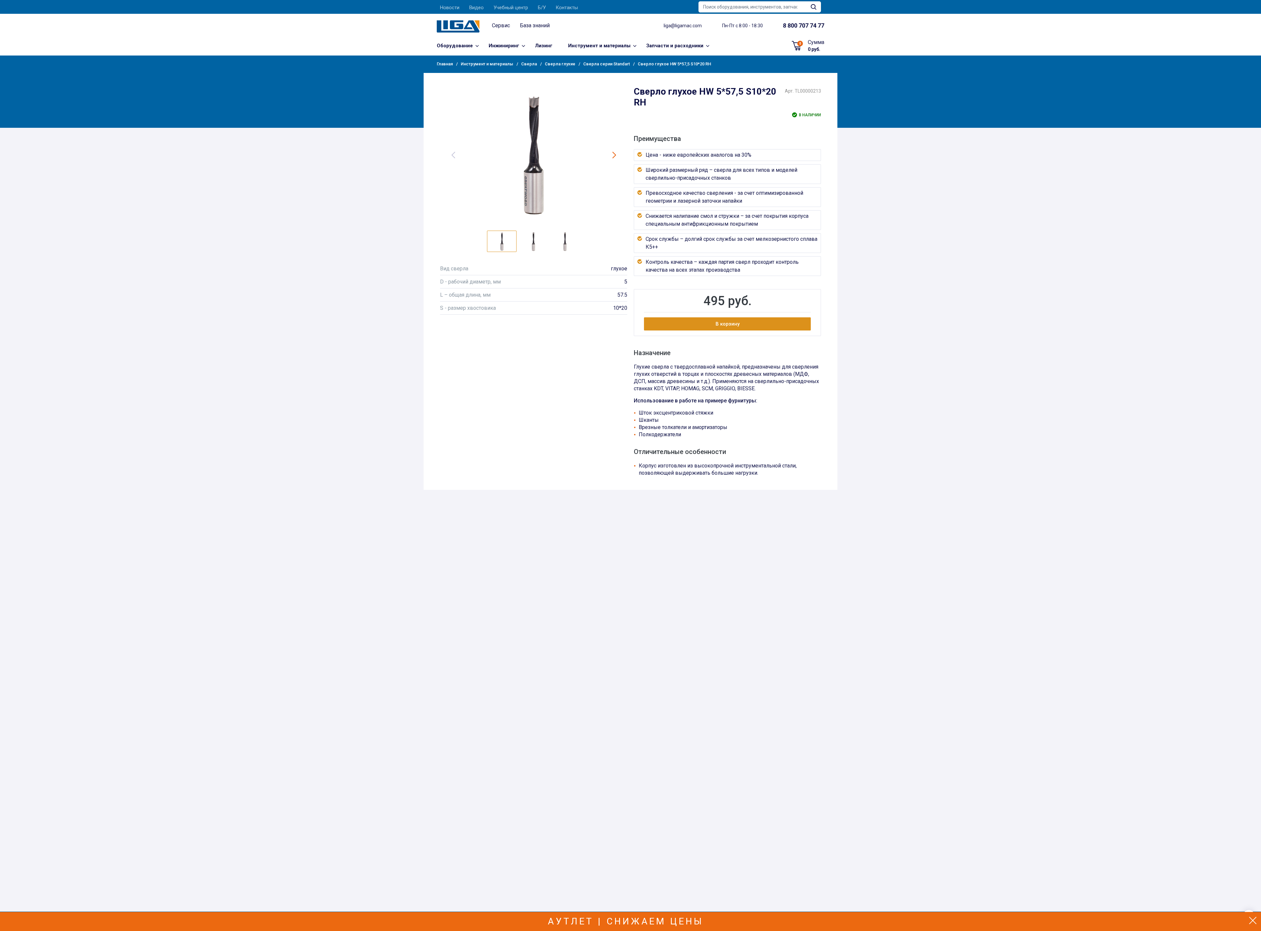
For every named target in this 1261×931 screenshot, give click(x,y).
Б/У (542, 8)
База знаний (535, 25)
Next (614, 155)
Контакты (567, 8)
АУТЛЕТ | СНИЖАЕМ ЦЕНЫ (626, 921)
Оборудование (455, 46)
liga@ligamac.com (683, 25)
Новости (449, 8)
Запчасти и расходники (674, 46)
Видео (476, 8)
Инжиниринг (504, 46)
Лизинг (543, 46)
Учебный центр (511, 8)
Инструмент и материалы (599, 46)
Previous (453, 155)
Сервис (501, 25)
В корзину (728, 324)
